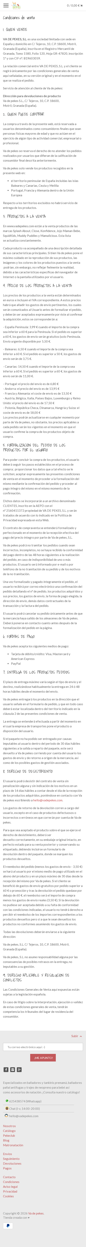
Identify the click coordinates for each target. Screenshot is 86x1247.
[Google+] (19, 1069)
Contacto (9, 1177)
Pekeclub (9, 1135)
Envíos (7, 1154)
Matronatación (13, 1145)
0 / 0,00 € (73, 5)
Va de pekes (36, 1213)
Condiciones (11, 1182)
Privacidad (10, 1191)
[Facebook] (6, 1069)
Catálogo (9, 1130)
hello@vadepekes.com (47, 800)
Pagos (7, 1168)
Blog (6, 1140)
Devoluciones (12, 1163)
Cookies (8, 1196)
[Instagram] (12, 1069)
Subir (75, 1036)
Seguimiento (11, 1158)
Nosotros (9, 1126)
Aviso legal (10, 1186)
